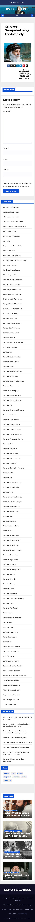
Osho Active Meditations (11, 328)
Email (5, 159)
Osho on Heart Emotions (11, 458)
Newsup (28, 898)
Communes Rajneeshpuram (12, 280)
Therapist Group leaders (11, 690)
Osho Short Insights (10, 637)
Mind (21, 909)
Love (17, 909)
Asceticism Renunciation (11, 236)
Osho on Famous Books (11, 424)
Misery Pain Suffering (10, 313)
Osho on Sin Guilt (9, 579)
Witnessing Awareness (11, 700)
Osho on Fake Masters (11, 420)
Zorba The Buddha (9, 704)
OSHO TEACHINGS (17, 9)
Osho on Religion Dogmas (12, 550)
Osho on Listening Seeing (12, 482)
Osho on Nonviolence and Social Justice (17, 742)
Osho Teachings (8, 656)
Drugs (13, 773)
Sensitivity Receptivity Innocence (14, 675)
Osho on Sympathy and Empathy (14, 738)
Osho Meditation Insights (11, 357)
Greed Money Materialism (12, 294)
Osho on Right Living (10, 560)
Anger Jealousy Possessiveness (14, 226)
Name (5, 148)
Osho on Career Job (10, 376)
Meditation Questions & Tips (13, 309)
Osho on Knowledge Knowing (13, 468)
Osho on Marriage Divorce (12, 497)
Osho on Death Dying (10, 391)
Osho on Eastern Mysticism (12, 400)
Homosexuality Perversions (12, 299)
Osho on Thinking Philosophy (13, 598)
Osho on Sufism (8, 589)
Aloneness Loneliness (10, 217)
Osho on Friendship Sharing (13, 439)
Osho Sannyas (8, 627)
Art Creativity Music (10, 231)
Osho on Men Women (10, 511)
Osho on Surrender (10, 593)
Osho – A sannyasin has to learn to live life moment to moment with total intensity (24, 74)
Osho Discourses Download (13, 342)
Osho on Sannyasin (10, 564)
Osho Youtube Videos (10, 661)
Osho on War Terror (10, 608)
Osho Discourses (9, 338)
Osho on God (7, 444)
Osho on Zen (7, 613)
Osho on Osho (8, 531)
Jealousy (20, 773)
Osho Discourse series (11, 333)
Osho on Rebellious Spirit (12, 540)
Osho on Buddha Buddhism (12, 371)
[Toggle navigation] (17, 15)
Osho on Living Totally (11, 487)
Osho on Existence (9, 415)
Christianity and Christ (10, 275)
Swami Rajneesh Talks (11, 680)
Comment (7, 111)
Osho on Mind (8, 516)
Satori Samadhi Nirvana (11, 671)
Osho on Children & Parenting (13, 381)
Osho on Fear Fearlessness (12, 434)
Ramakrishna (7, 780)
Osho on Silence (9, 574)
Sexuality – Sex (29, 909)
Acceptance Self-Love (11, 207)
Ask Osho (6, 241)
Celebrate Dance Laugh (11, 270)
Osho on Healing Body (11, 453)
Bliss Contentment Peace (12, 255)
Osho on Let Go (8, 473)
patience (23, 777)
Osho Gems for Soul (10, 347)
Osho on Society (9, 584)
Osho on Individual (9, 463)
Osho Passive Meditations (12, 618)
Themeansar (17, 900)
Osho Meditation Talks (11, 362)
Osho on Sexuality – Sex (11, 569)
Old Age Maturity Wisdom (12, 323)
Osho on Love (8, 492)
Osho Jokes (7, 352)
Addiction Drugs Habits (11, 212)
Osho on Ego (7, 405)
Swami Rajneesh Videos (11, 685)
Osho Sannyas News (10, 632)
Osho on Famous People (12, 429)
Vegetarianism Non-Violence (13, 695)
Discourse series (22, 913)
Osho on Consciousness (11, 386)
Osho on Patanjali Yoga (11, 535)
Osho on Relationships (11, 545)
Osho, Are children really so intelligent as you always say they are (17, 835)
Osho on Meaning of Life (12, 507)
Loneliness (16, 777)
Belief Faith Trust (9, 251)
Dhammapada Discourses (12, 289)
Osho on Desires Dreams (12, 395)
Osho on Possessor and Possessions (16, 747)
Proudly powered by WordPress (12, 898)
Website (5, 170)
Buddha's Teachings (10, 265)
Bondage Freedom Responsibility (14, 260)
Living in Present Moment (12, 304)
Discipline (7, 773)
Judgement (7, 777)
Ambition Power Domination (13, 222)
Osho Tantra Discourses (11, 647)
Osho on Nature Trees (11, 526)
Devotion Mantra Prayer (11, 284)
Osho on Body (8, 366)
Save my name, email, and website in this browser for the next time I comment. (17, 184)
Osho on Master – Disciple (12, 502)
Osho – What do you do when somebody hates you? (16, 815)
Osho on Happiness (10, 449)
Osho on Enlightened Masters (13, 410)
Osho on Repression (10, 555)
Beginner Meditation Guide (12, 246)
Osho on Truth (8, 603)
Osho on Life (7, 478)
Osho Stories (7, 642)
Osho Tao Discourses (10, 651)
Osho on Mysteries (9, 521)
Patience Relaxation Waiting (12, 666)
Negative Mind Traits (10, 318)
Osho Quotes (7, 622)
